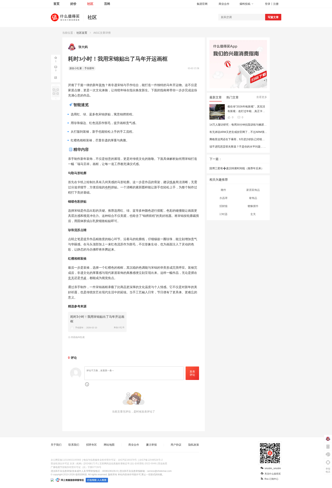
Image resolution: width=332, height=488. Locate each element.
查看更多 (261, 97)
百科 (107, 3)
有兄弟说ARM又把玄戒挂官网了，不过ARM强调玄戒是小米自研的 (249, 131)
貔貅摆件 (253, 206)
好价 (73, 3)
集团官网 (202, 3)
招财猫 (223, 206)
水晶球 (223, 198)
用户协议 (176, 444)
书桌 (83, 278)
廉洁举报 (151, 444)
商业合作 (224, 3)
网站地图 (109, 444)
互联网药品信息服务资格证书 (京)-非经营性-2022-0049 (128, 463)
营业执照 (162, 463)
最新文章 (215, 97)
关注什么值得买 (273, 473)
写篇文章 (273, 17)
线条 (172, 182)
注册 (276, 3)
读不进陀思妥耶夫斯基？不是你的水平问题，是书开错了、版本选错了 (251, 146)
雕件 (223, 189)
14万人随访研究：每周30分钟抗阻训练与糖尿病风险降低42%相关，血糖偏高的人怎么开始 (263, 124)
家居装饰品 (253, 189)
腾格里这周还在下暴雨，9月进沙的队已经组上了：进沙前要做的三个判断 (253, 139)
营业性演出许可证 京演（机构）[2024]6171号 (74, 463)
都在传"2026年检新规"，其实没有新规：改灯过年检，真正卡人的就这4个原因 (246, 109)
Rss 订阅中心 (271, 479)
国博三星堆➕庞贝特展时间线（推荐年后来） (236, 168)
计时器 (223, 214)
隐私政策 (193, 444)
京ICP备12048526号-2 (151, 460)
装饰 (102, 85)
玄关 (71, 278)
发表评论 (192, 373)
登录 (267, 3)
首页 (56, 3)
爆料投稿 (245, 3)
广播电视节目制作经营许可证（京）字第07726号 (76, 467)
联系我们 (73, 444)
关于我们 (56, 444)
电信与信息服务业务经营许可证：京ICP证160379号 (110, 460)
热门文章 (232, 97)
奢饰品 (253, 198)
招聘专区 (91, 444)
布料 (108, 187)
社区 (90, 3)
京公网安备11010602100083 (66, 460)
